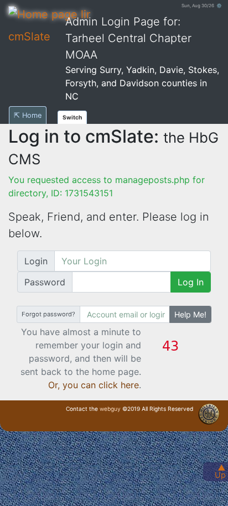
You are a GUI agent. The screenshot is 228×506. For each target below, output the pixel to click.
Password (44, 282)
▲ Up (220, 471)
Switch (72, 117)
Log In (191, 282)
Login (36, 261)
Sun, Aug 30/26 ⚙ (202, 5)
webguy (110, 408)
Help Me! (190, 314)
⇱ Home (28, 115)
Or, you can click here (93, 384)
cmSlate (29, 36)
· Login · (219, 423)
